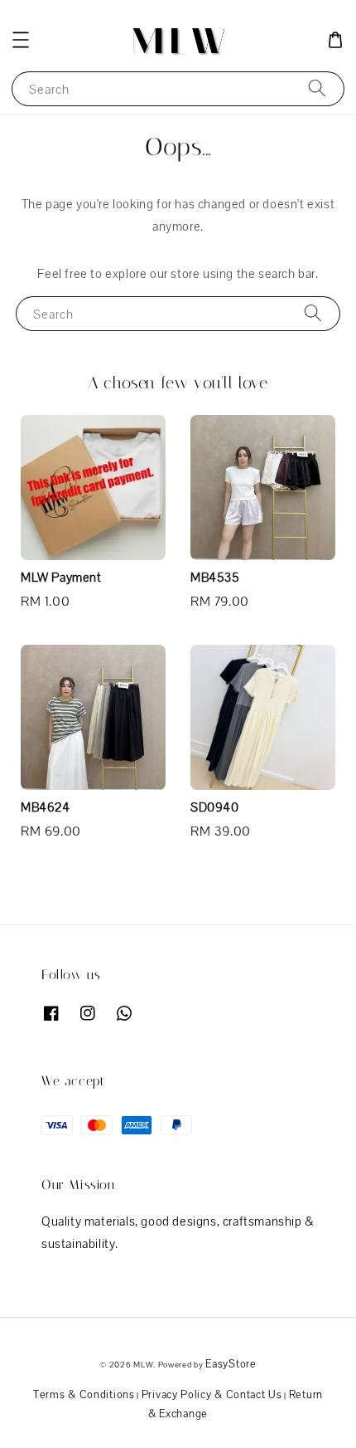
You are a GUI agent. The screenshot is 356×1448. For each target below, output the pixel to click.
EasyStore (230, 1364)
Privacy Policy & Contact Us (212, 1394)
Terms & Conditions (84, 1394)
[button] (20, 40)
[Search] (317, 88)
